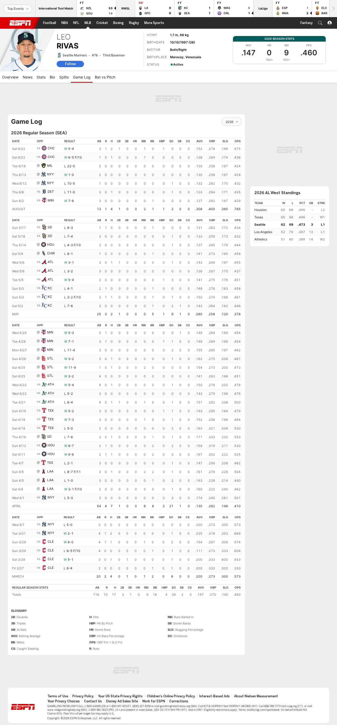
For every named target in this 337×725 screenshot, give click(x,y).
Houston (260, 210)
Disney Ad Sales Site (122, 701)
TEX (51, 410)
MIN (51, 200)
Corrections (178, 701)
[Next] (333, 8)
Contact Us (93, 701)
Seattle (259, 224)
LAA (50, 471)
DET (51, 192)
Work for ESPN (153, 701)
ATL (50, 262)
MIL (50, 165)
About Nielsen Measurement (256, 696)
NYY (50, 174)
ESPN (20, 23)
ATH (51, 384)
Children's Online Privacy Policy (171, 696)
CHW (51, 253)
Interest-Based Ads (214, 696)
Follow (70, 64)
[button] (320, 23)
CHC (51, 148)
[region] (126, 175)
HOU (50, 244)
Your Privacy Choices (63, 701)
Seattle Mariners (75, 55)
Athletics (260, 239)
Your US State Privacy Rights (120, 696)
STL (50, 358)
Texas (258, 217)
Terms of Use (57, 696)
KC (50, 288)
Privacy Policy (83, 696)
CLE (51, 542)
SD (50, 227)
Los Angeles (263, 232)
